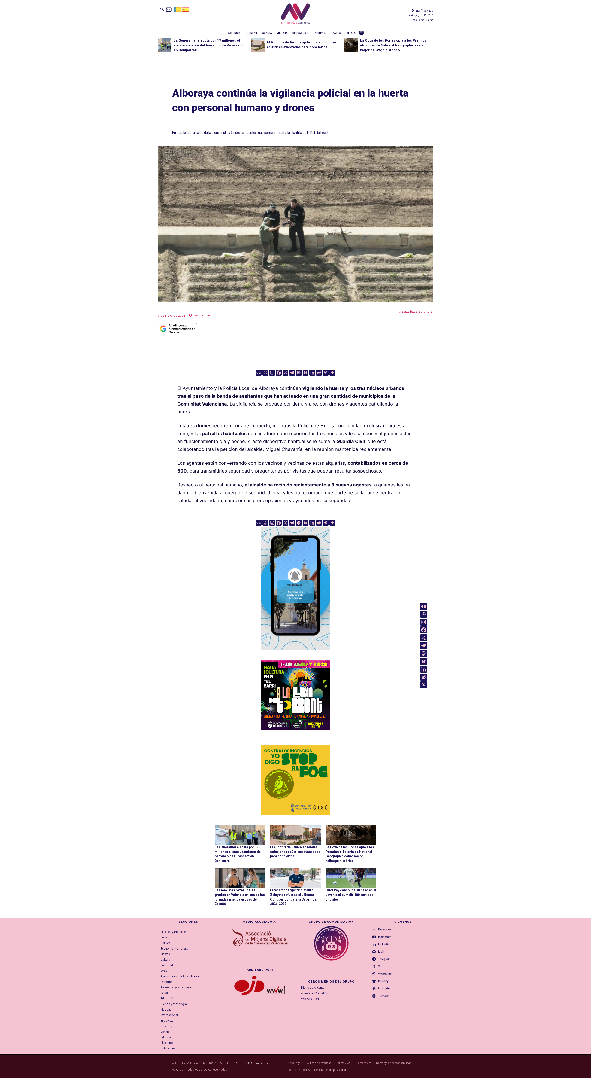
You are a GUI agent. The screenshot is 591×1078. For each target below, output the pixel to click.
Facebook (384, 929)
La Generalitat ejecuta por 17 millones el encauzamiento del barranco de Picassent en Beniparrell (208, 45)
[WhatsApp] (374, 974)
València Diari (310, 999)
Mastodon (384, 988)
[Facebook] (279, 373)
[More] (332, 373)
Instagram (384, 936)
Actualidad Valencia (415, 311)
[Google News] (259, 373)
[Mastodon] (299, 373)
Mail (381, 951)
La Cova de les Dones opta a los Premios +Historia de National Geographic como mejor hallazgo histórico (393, 45)
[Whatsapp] (265, 373)
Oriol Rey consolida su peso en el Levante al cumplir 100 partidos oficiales (351, 894)
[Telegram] (292, 373)
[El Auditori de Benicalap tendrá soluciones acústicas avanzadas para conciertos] (258, 45)
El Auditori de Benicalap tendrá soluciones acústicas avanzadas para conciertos (295, 851)
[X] (285, 373)
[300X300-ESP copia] (295, 780)
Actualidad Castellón (314, 993)
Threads (383, 996)
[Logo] (295, 14)
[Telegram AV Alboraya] (295, 653)
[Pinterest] (326, 373)
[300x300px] (295, 728)
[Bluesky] (305, 373)
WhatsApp (385, 973)
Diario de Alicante (312, 987)
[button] (162, 9)
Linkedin (383, 944)
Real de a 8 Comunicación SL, (254, 1063)
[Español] (185, 9)
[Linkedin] (312, 373)
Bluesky (383, 981)
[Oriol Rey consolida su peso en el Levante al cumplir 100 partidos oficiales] (351, 878)
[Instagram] (272, 373)
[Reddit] (319, 373)
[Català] (177, 9)
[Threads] (374, 996)
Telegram (384, 959)
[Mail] (374, 952)
